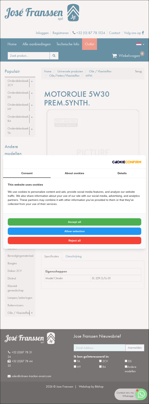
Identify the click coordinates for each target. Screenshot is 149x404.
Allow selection (74, 231)
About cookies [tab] (74, 173)
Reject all (74, 240)
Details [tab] (122, 173)
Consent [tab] (27, 173)
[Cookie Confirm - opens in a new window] (126, 162)
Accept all (74, 221)
